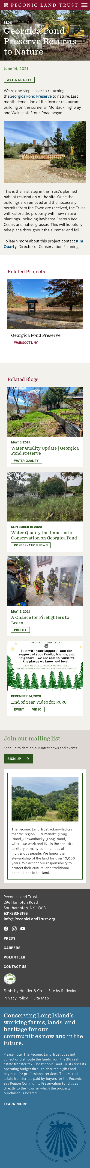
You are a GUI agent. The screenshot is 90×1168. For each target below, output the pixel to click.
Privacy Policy (16, 998)
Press (10, 938)
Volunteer (14, 957)
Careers (12, 948)
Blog (8, 22)
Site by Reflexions (63, 991)
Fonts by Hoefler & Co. (23, 991)
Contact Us (15, 966)
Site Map (41, 998)
